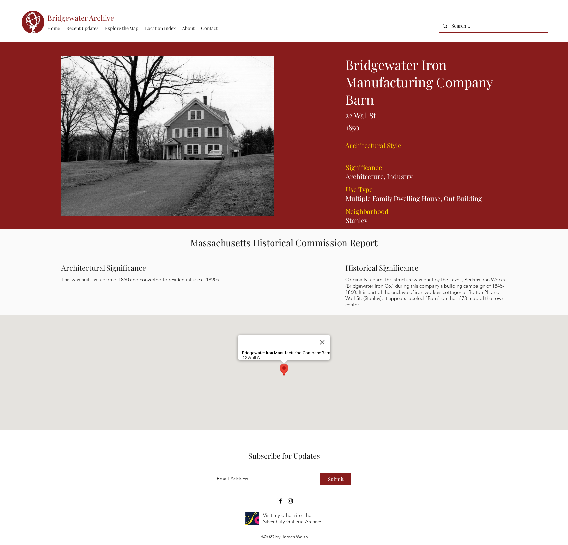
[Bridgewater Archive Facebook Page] (280, 501)
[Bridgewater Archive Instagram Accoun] (290, 501)
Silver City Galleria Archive (292, 521)
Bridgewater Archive (80, 18)
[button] (160, 28)
